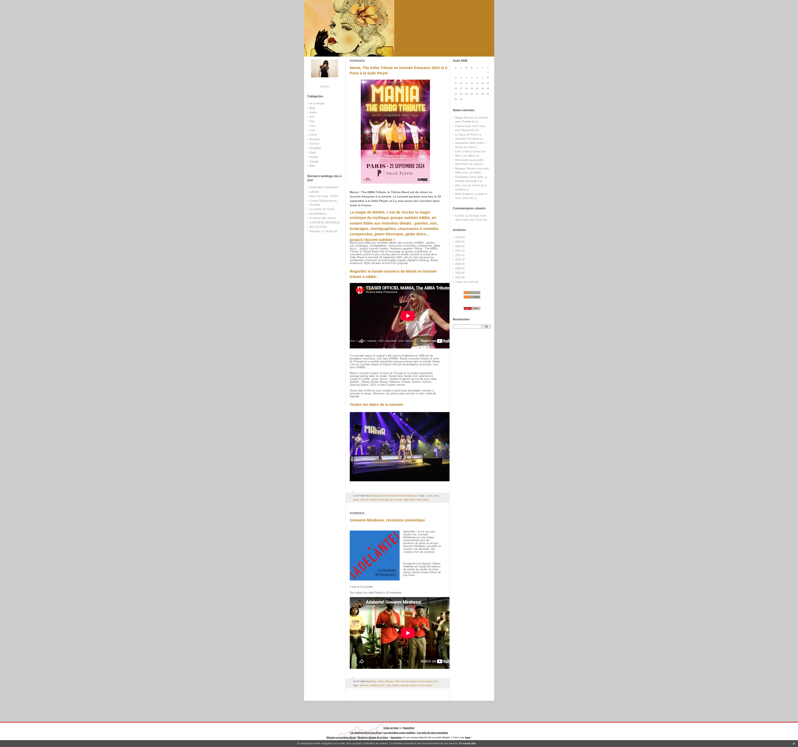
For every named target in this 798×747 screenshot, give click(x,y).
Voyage (313, 161)
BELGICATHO (318, 226)
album (429, 685)
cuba (388, 685)
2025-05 (460, 277)
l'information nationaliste (323, 187)
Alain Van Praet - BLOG (323, 196)
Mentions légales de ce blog (373, 737)
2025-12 (460, 250)
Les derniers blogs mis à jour (366, 732)
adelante (404, 685)
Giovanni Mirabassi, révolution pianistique (387, 520)
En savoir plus (467, 743)
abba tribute (409, 499)
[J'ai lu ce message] (794, 743)
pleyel (356, 499)
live (391, 499)
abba (435, 495)
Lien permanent (389, 495)
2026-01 (460, 246)
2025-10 (460, 259)
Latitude (314, 191)
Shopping (315, 147)
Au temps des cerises (322, 218)
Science (314, 143)
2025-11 (459, 255)
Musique (314, 139)
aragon (395, 685)
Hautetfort (408, 728)
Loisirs (313, 134)
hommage (384, 499)
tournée (398, 499)
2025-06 (460, 272)
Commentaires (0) (408, 495)
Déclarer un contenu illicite (341, 737)
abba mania (422, 499)
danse (313, 112)
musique (373, 499)
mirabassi (374, 685)
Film (312, 121)
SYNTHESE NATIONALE (324, 222)
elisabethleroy (317, 213)
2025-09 (460, 263)
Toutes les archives (467, 281)
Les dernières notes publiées (399, 732)
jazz (383, 685)
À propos (325, 86)
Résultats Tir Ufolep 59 (323, 231)
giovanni (364, 685)
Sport (312, 152)
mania (429, 495)
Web (312, 165)
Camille (459, 215)
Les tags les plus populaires (432, 732)
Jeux (312, 125)
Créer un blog (391, 728)
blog (467, 737)
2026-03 (460, 237)
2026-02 (460, 241)
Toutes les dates (364, 405)
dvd (311, 116)
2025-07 (460, 268)
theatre (313, 156)
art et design (316, 103)
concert (364, 499)
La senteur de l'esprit (321, 209)
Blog (312, 108)
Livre (312, 130)
